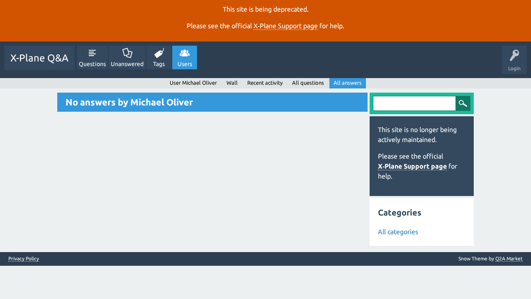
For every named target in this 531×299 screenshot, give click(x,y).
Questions (92, 64)
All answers (348, 83)
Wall (232, 83)
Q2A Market (509, 258)
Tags (159, 64)
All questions (308, 83)
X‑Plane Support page (285, 25)
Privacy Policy (23, 258)
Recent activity (265, 83)
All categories (398, 231)
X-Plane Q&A (39, 58)
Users (185, 64)
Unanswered (127, 64)
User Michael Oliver (193, 83)
